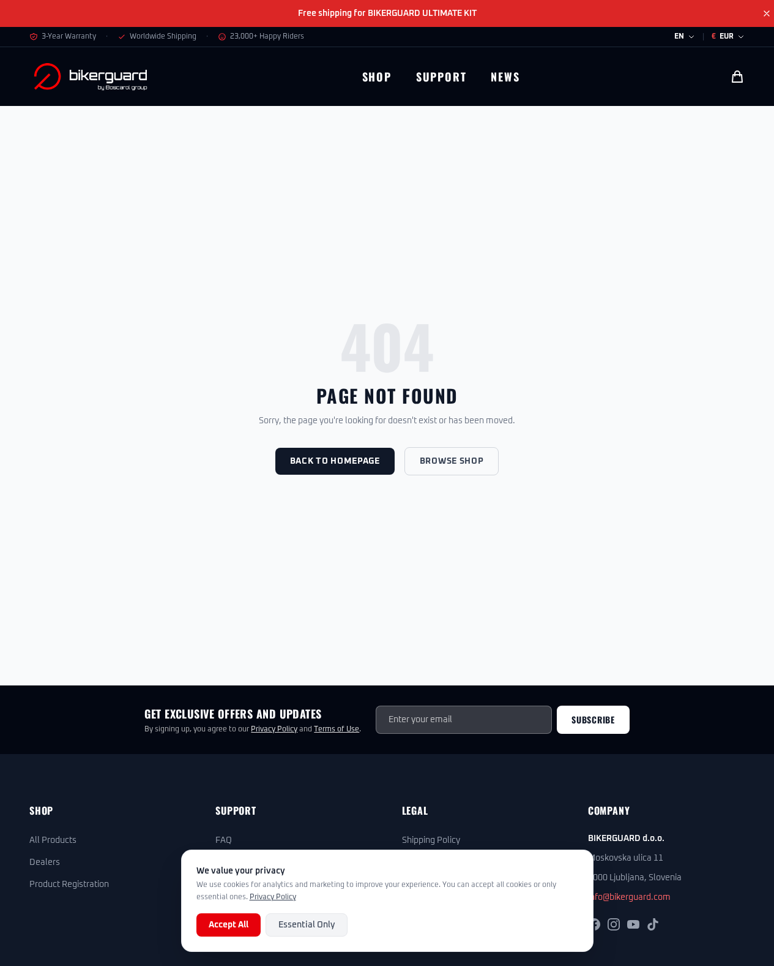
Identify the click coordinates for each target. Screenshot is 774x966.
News (505, 77)
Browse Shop (452, 461)
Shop (377, 77)
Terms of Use (336, 729)
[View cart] (737, 76)
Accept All (228, 925)
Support (441, 77)
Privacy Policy (274, 729)
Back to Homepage (335, 461)
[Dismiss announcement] (766, 13)
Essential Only (306, 925)
